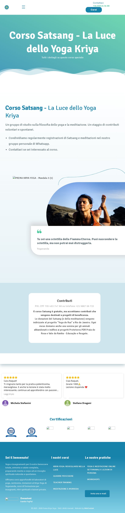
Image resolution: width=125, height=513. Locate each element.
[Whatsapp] (97, 485)
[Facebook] (86, 485)
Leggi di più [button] (9, 394)
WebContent (89, 508)
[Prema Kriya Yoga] (12, 7)
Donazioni (26, 498)
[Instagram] (91, 485)
